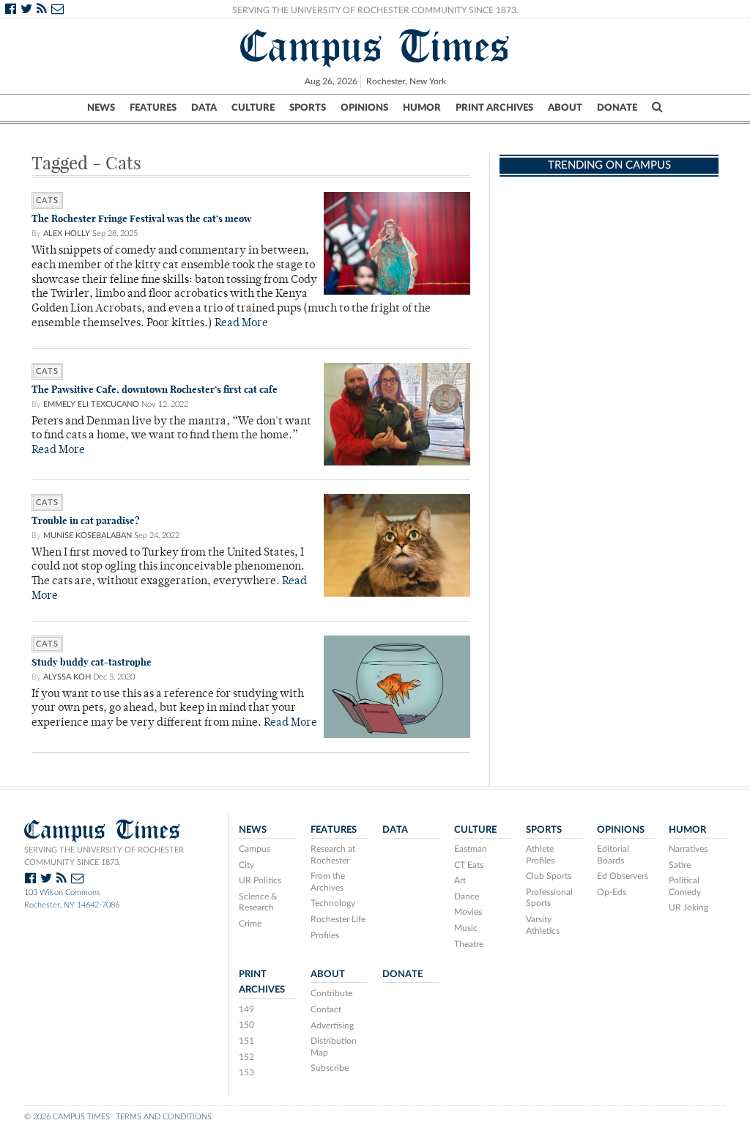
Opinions (364, 108)
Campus (254, 848)
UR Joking (688, 907)
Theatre (468, 944)
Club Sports (548, 876)
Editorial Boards (613, 854)
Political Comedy (685, 886)
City (246, 865)
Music (466, 928)
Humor (422, 108)
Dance (466, 896)
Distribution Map (334, 1047)
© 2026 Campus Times (67, 1117)
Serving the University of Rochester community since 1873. (104, 856)
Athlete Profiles (540, 854)
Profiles (325, 935)
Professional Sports (549, 898)
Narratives (688, 848)
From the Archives (328, 882)
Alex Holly (66, 233)
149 (246, 1009)
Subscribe (330, 1068)
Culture (253, 108)
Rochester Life (338, 919)
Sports (307, 108)
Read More (241, 323)
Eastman (470, 848)
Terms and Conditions (164, 1117)
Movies (468, 911)
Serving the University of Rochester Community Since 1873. (375, 10)
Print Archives (494, 108)
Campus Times (375, 46)
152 (246, 1057)
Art (460, 880)
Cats (47, 200)
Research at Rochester (333, 854)
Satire (680, 865)
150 (246, 1024)
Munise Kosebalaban (87, 535)
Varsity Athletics (543, 925)
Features (153, 108)
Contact (326, 1009)
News (101, 108)
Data (204, 108)
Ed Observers (622, 876)
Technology (333, 903)
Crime (250, 923)
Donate (617, 108)
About (565, 108)
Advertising (332, 1025)
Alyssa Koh (67, 677)
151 (246, 1041)
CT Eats (468, 865)
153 (246, 1072)
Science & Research (258, 902)
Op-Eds (611, 892)
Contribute (331, 993)
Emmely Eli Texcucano (91, 404)
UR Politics (260, 880)
